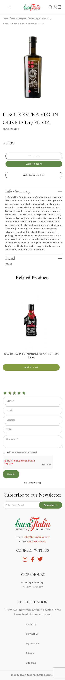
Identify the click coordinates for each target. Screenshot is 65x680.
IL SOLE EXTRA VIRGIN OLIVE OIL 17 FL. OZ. (23, 24)
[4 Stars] (19, 393)
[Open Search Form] (49, 7)
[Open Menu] (9, 7)
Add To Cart (34, 163)
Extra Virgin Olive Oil (39, 19)
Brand (10, 258)
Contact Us (32, 633)
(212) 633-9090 (36, 541)
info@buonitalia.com (37, 537)
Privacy (30, 653)
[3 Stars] (14, 393)
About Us (31, 624)
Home (5, 19)
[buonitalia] (32, 7)
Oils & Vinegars (18, 19)
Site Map (31, 662)
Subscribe (50, 505)
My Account (32, 643)
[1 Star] (5, 393)
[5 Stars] (23, 393)
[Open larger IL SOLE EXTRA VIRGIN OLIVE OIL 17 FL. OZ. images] (32, 67)
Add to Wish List (34, 175)
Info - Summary (17, 191)
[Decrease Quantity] (18, 156)
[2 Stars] (9, 393)
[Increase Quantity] (49, 156)
